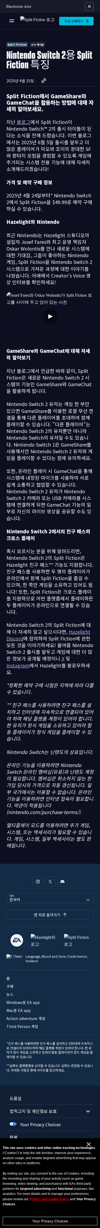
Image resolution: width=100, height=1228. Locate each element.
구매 (9, 986)
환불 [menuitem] (14, 1137)
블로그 (23, 121)
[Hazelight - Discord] (62, 882)
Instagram (17, 665)
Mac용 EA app (18, 1010)
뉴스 (9, 994)
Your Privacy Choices (50, 1221)
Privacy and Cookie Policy (49, 1199)
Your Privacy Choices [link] (40, 1124)
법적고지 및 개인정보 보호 (33, 1111)
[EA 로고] (16, 940)
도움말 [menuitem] (16, 1098)
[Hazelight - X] (50, 882)
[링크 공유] (43, 80)
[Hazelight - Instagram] (38, 882)
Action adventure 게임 (25, 1018)
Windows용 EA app (23, 1002)
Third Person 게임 (22, 1026)
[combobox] (50, 898)
